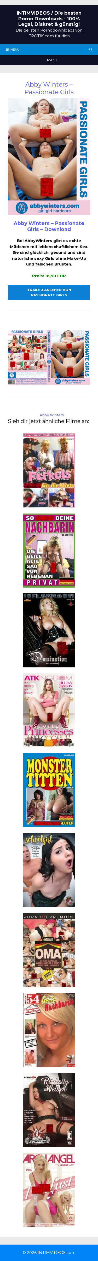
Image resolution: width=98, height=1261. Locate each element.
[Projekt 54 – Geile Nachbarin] (49, 1063)
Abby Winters (52, 415)
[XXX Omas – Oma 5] (49, 984)
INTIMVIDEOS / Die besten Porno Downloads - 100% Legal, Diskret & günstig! (49, 18)
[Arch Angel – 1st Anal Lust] (49, 1223)
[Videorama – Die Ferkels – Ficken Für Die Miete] (49, 504)
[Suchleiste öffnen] (91, 49)
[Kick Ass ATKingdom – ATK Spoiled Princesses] (49, 744)
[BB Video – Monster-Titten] (49, 824)
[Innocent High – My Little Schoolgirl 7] (49, 904)
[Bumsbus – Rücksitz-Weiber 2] (49, 1144)
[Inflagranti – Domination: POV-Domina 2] (49, 664)
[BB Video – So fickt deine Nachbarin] (49, 584)
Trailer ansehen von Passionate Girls (49, 292)
